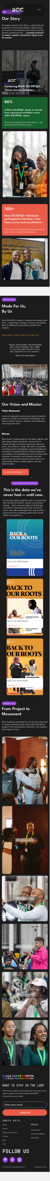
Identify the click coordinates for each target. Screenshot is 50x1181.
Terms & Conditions (38, 1134)
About (5, 1125)
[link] (18, 10)
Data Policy (35, 1138)
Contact (5, 1136)
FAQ (4, 1144)
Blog (4, 1140)
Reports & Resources (10, 1132)
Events (5, 1128)
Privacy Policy (35, 1130)
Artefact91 (44, 1167)
